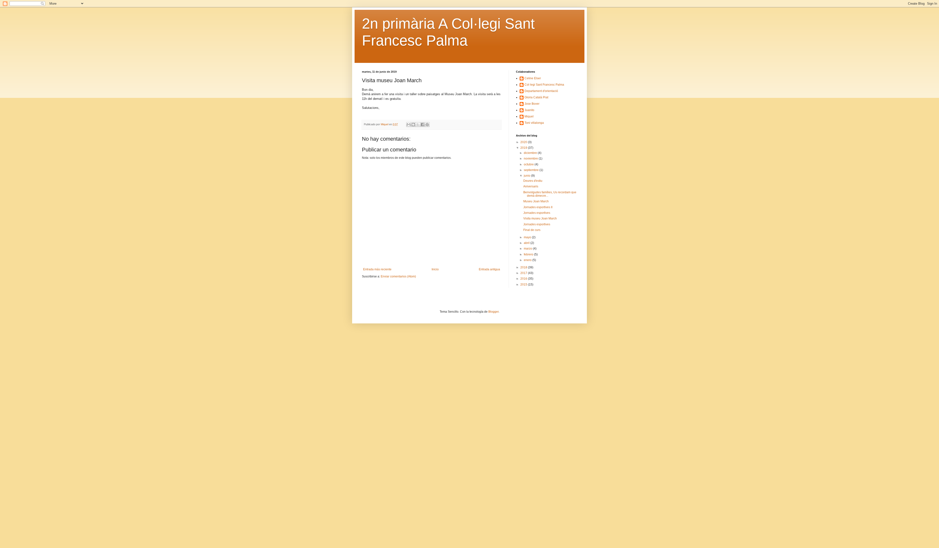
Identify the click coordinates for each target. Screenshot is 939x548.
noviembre (531, 158)
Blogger (493, 311)
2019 (524, 147)
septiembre (531, 170)
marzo (528, 248)
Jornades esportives (536, 213)
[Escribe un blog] (413, 124)
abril (527, 243)
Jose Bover (532, 103)
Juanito (529, 110)
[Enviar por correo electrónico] (408, 124)
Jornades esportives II (537, 207)
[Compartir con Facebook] (422, 124)
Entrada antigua (489, 269)
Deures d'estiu (532, 181)
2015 (524, 284)
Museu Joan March (536, 201)
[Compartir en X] (417, 124)
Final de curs (531, 230)
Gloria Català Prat (536, 97)
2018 (524, 267)
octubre (529, 164)
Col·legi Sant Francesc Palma (544, 84)
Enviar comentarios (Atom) (398, 276)
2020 (524, 142)
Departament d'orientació (541, 91)
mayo (528, 237)
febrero (529, 254)
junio (527, 175)
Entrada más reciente (377, 269)
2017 (524, 273)
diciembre (531, 153)
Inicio (435, 269)
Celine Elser (533, 78)
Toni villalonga (534, 123)
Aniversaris (530, 186)
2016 (524, 278)
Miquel (529, 116)
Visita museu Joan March (540, 218)
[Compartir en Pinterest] (427, 124)
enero (528, 260)
